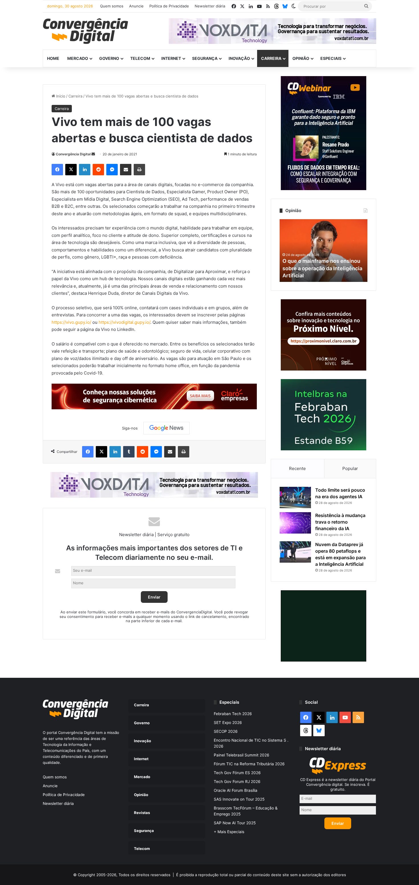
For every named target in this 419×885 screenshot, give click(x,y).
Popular (350, 468)
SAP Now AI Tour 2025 (235, 823)
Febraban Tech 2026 (233, 713)
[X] (71, 169)
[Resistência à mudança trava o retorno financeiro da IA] (295, 523)
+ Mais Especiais (229, 831)
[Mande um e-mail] (93, 154)
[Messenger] (112, 169)
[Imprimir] (139, 169)
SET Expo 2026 (228, 722)
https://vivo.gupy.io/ (71, 322)
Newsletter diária (210, 6)
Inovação (239, 58)
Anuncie (136, 6)
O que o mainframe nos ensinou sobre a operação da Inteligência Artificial (322, 268)
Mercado (77, 58)
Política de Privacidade (169, 6)
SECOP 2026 (226, 731)
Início (60, 96)
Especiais (330, 58)
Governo (109, 58)
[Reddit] (98, 169)
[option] (323, 250)
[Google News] (166, 428)
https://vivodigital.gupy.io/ (124, 322)
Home (53, 58)
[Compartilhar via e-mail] (125, 169)
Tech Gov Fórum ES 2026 (237, 772)
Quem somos (111, 6)
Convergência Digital (73, 154)
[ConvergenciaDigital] (85, 31)
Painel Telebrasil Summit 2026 (241, 755)
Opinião (300, 58)
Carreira (271, 58)
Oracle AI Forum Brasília (235, 790)
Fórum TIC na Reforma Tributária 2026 (249, 764)
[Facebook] (57, 169)
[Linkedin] (84, 169)
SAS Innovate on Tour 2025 (239, 799)
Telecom (140, 58)
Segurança (204, 58)
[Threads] (276, 6)
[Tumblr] (129, 451)
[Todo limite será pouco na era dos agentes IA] (295, 497)
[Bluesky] (285, 6)
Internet (171, 58)
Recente (297, 468)
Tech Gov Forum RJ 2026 (237, 781)
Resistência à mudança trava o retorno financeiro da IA (340, 521)
